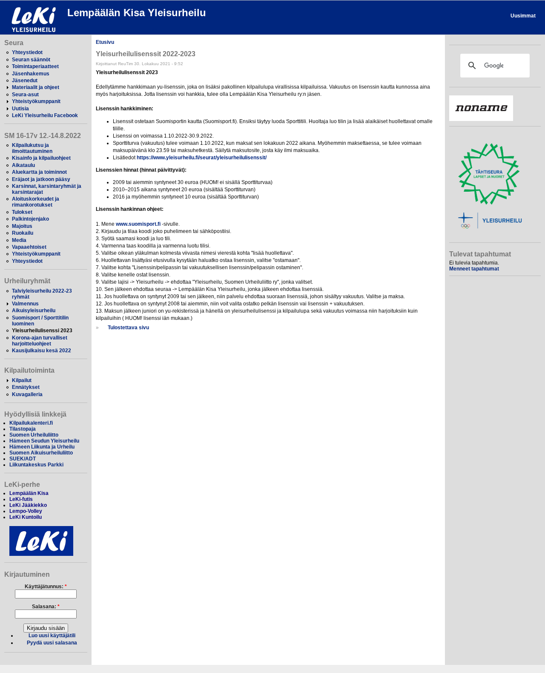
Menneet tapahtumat (474, 269)
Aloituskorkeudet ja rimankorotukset (35, 202)
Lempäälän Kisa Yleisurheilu (136, 12)
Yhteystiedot (27, 52)
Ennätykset (26, 387)
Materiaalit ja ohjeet (35, 87)
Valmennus (25, 304)
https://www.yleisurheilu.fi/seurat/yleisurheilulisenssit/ (202, 158)
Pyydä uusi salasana (52, 643)
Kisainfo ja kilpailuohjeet (41, 158)
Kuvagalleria (27, 394)
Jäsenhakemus (30, 74)
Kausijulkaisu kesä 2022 (41, 351)
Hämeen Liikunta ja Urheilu (42, 447)
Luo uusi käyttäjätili (52, 635)
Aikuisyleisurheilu (33, 310)
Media (19, 240)
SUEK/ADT (22, 459)
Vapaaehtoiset (29, 247)
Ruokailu (22, 233)
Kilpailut (22, 380)
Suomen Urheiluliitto (33, 435)
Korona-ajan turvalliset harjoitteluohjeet (39, 341)
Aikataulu (23, 165)
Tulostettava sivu (128, 328)
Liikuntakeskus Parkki (36, 465)
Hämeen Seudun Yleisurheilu (44, 441)
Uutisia (20, 109)
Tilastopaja (22, 429)
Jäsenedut (24, 80)
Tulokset (22, 212)
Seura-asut (25, 95)
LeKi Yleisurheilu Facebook (45, 115)
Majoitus (22, 226)
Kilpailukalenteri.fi (31, 423)
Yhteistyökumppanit (36, 101)
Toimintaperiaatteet (35, 66)
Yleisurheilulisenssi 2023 (42, 331)
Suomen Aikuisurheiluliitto (41, 453)
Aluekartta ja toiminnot (39, 172)
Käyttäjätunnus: (46, 587)
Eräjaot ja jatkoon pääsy (41, 179)
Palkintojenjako (30, 219)
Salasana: (46, 607)
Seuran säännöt (31, 60)
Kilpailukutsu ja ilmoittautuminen (32, 148)
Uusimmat (523, 16)
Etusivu (105, 42)
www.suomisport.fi (138, 224)
